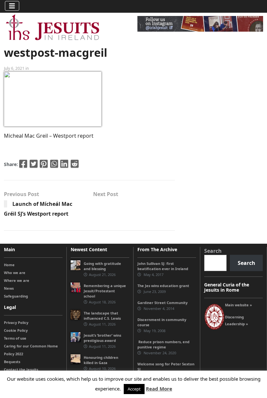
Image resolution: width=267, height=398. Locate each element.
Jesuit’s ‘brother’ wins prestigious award (102, 338)
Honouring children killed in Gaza (101, 360)
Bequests (12, 361)
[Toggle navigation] (12, 6)
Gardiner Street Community (162, 302)
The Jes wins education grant (163, 285)
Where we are (16, 280)
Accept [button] (134, 389)
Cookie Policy (16, 330)
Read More (159, 388)
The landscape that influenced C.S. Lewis (102, 316)
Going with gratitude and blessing (102, 266)
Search (213, 250)
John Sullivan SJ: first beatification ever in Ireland (162, 266)
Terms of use (15, 338)
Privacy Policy (16, 322)
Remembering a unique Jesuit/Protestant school (105, 290)
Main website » (238, 304)
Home (9, 264)
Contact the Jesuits (21, 369)
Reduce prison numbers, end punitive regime (163, 344)
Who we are (14, 272)
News (9, 288)
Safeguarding (16, 296)
